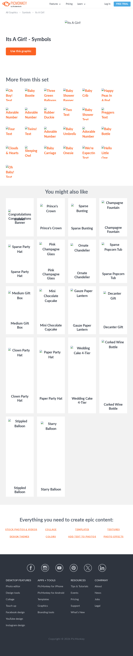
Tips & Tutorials (79, 586)
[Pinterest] (74, 568)
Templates (82, 530)
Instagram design (15, 625)
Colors (51, 537)
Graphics (43, 606)
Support (75, 606)
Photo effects (114, 537)
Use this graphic (20, 51)
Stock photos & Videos (19, 530)
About (98, 586)
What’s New (78, 612)
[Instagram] (45, 568)
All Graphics (12, 13)
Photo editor (13, 586)
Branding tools (46, 612)
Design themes (19, 537)
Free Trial (122, 4)
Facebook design (15, 612)
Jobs (97, 599)
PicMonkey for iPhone (50, 586)
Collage (51, 530)
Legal (97, 606)
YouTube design (14, 619)
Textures (113, 530)
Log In (107, 4)
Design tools (13, 593)
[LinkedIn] (102, 568)
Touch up (11, 606)
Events (74, 593)
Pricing (69, 4)
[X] (88, 568)
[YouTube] (59, 568)
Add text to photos (82, 537)
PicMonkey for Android (51, 593)
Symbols (26, 13)
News (98, 593)
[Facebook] (31, 568)
